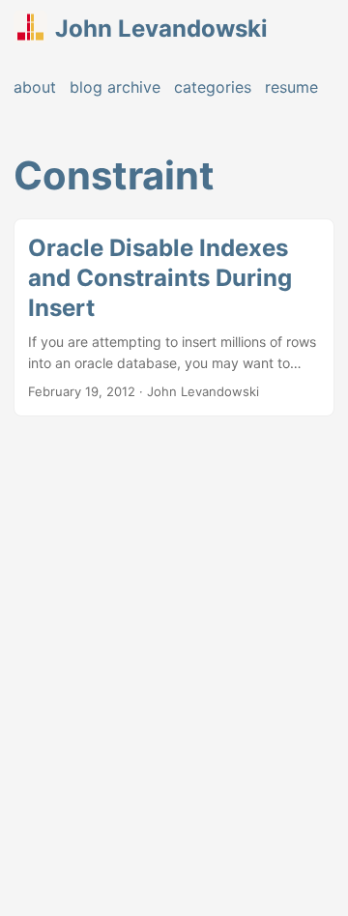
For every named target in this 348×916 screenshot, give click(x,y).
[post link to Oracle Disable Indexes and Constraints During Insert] (174, 317)
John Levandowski (161, 28)
